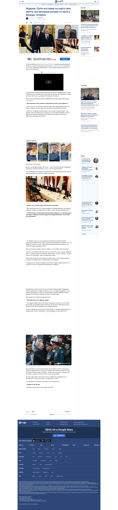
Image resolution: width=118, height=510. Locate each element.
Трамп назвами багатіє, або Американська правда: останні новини (87, 203)
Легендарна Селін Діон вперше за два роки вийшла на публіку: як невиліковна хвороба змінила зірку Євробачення (87, 37)
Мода (52, 476)
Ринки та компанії (36, 468)
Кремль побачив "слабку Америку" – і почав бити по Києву (87, 227)
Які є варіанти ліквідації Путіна (87, 211)
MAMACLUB (45, 472)
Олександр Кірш (84, 206)
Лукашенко (47, 168)
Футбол (34, 452)
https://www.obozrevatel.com (59, 481)
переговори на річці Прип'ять (46, 64)
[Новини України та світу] (52, 414)
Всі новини (96, 445)
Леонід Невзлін (84, 230)
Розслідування (65, 445)
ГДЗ (33, 456)
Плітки (40, 476)
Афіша (34, 476)
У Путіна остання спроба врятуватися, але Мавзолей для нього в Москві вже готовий (86, 160)
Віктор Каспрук (84, 171)
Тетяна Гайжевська (33, 17)
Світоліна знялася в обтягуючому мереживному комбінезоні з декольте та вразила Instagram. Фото (87, 49)
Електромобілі (43, 460)
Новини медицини (36, 472)
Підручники (40, 456)
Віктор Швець (84, 163)
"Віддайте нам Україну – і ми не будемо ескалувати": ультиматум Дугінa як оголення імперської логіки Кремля (88, 169)
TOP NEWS (84, 85)
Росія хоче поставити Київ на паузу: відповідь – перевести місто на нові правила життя (88, 219)
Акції (50, 460)
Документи (48, 424)
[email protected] (33, 500)
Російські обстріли (73, 4)
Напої (41, 464)
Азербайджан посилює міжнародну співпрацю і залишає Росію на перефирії (87, 177)
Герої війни (43, 4)
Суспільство (86, 445)
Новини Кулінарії (48, 464)
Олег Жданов (29, 100)
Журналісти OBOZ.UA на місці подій (80, 424)
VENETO (66, 4)
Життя (52, 445)
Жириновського (51, 291)
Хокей (48, 452)
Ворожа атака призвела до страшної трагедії (90, 130)
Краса (46, 476)
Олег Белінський (84, 222)
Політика (32, 445)
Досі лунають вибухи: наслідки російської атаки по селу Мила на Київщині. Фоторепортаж (89, 115)
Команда (48, 422)
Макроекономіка (46, 468)
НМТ (66, 456)
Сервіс (56, 460)
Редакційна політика (33, 414)
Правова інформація (64, 422)
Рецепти (34, 464)
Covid (52, 472)
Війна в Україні (50, 4)
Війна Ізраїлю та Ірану (58, 4)
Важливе (83, 7)
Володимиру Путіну (57, 66)
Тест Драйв (35, 460)
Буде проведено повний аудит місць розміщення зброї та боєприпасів (88, 107)
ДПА (56, 456)
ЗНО (61, 456)
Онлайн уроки (48, 456)
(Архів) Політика (40, 17)
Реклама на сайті (36, 424)
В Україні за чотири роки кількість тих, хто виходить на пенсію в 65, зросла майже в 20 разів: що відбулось (89, 26)
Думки (83, 156)
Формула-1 (60, 452)
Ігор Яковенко (84, 213)
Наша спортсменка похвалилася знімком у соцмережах (85, 53)
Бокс (54, 452)
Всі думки (84, 234)
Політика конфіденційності (79, 422)
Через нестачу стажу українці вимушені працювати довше (89, 30)
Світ (41, 445)
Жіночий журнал (60, 476)
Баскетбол (41, 452)
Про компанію (35, 422)
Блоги (74, 445)
